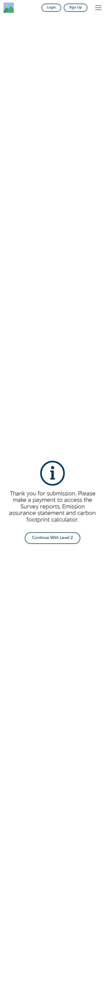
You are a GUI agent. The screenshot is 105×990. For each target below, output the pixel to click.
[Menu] (98, 7)
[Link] (9, 8)
